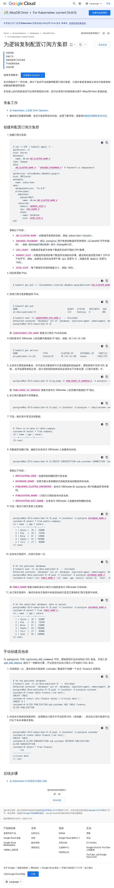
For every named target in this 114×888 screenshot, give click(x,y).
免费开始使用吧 (99, 12)
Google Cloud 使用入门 (69, 838)
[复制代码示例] (106, 142)
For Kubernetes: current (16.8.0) (54, 13)
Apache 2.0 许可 (95, 810)
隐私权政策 (23, 868)
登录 (108, 3)
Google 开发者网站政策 (33, 813)
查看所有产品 (10, 833)
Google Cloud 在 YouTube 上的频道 (98, 848)
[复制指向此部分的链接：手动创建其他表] (31, 652)
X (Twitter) (91, 842)
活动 (88, 838)
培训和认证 (64, 852)
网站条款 (35, 868)
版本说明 (35, 842)
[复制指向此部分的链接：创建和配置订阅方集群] (42, 127)
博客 (88, 833)
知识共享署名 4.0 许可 (49, 810)
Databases (34, 33)
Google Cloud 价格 (12, 838)
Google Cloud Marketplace (10, 843)
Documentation (19, 33)
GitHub (62, 833)
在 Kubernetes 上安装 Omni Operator (29, 110)
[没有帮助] (108, 33)
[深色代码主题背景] (102, 142)
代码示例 (63, 842)
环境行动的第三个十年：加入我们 (77, 868)
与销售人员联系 (11, 850)
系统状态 (35, 847)
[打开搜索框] (74, 3)
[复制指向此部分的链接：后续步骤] (21, 774)
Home (6, 33)
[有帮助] (104, 33)
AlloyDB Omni (19, 13)
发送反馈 (102, 44)
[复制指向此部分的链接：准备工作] (21, 103)
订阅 (33, 874)
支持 (33, 838)
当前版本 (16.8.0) (33, 75)
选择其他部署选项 (77, 23)
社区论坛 (35, 833)
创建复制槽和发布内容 (95, 115)
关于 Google (9, 868)
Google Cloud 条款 (50, 868)
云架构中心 (64, 847)
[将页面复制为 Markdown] (80, 44)
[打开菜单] (5, 3)
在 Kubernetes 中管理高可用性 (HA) (28, 781)
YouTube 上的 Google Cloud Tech (96, 855)
